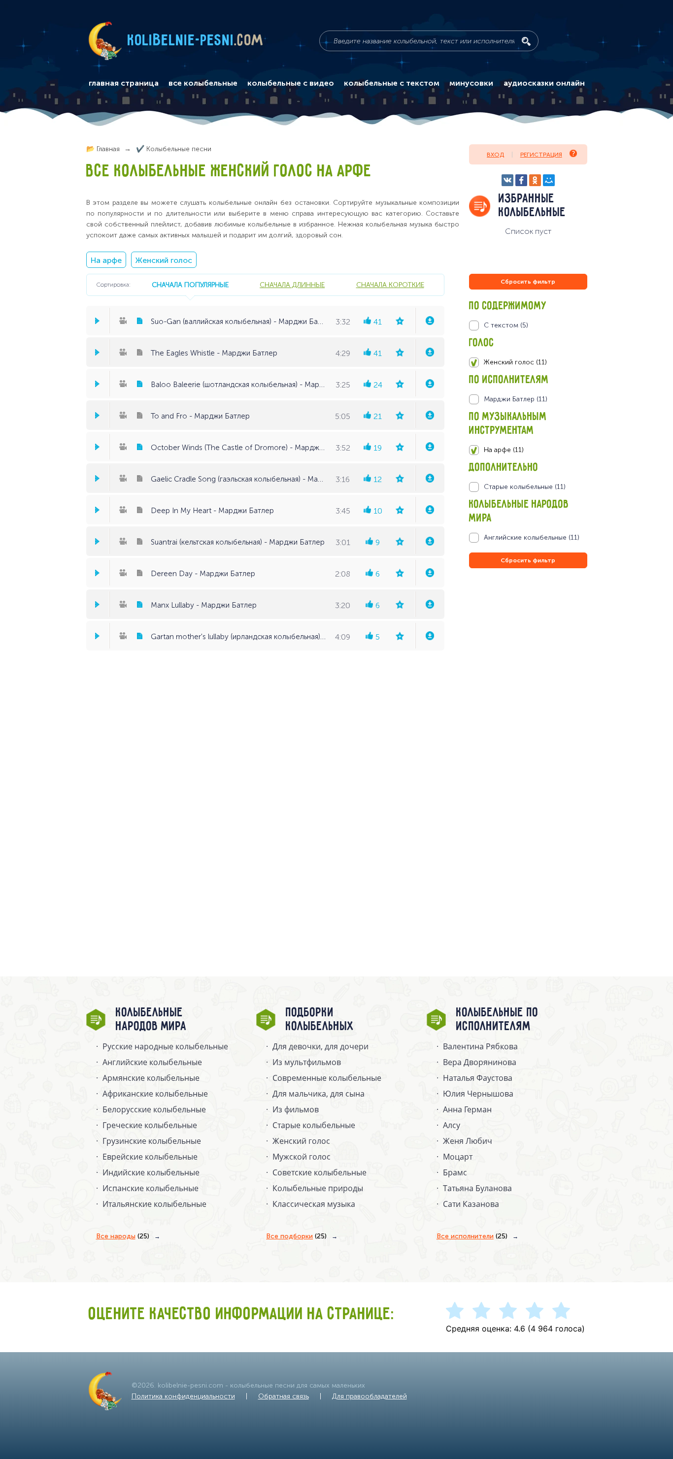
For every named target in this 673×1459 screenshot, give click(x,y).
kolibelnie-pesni (196, 41)
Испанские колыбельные (150, 1188)
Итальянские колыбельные (154, 1204)
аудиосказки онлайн (544, 83)
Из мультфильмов (306, 1062)
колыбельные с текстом (391, 83)
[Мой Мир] (549, 180)
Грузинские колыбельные (151, 1140)
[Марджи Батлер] (528, 399)
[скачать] (429, 320)
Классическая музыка (313, 1204)
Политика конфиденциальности (183, 1396)
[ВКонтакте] (507, 180)
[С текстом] (528, 325)
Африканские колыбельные (155, 1093)
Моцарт (457, 1156)
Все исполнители (472, 1236)
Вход (495, 155)
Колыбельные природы (317, 1188)
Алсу (451, 1125)
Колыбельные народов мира (151, 1020)
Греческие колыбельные (149, 1125)
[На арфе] (528, 450)
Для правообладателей (369, 1396)
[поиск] (526, 41)
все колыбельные (202, 83)
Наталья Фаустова (477, 1077)
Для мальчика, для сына (318, 1093)
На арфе (106, 260)
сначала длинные (292, 285)
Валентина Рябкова (480, 1046)
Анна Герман (467, 1109)
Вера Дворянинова (479, 1062)
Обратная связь (283, 1396)
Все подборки (296, 1236)
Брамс (455, 1172)
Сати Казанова (471, 1204)
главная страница (124, 83)
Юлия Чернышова (478, 1093)
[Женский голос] (528, 362)
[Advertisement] (528, 676)
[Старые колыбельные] (528, 487)
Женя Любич (467, 1140)
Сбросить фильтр (528, 281)
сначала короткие (390, 285)
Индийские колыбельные (151, 1172)
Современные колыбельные (326, 1077)
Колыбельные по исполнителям (497, 1020)
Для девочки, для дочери (320, 1046)
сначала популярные (190, 285)
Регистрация (541, 154)
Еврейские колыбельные (150, 1156)
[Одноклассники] (535, 180)
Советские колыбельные (319, 1172)
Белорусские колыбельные (154, 1109)
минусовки (471, 83)
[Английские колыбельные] (528, 538)
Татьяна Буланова (477, 1188)
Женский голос (163, 260)
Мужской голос (301, 1156)
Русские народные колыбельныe (165, 1046)
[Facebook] (521, 180)
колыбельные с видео (290, 83)
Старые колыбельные (313, 1125)
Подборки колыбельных (320, 1020)
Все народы (122, 1236)
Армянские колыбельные (151, 1077)
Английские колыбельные (152, 1062)
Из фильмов (295, 1109)
